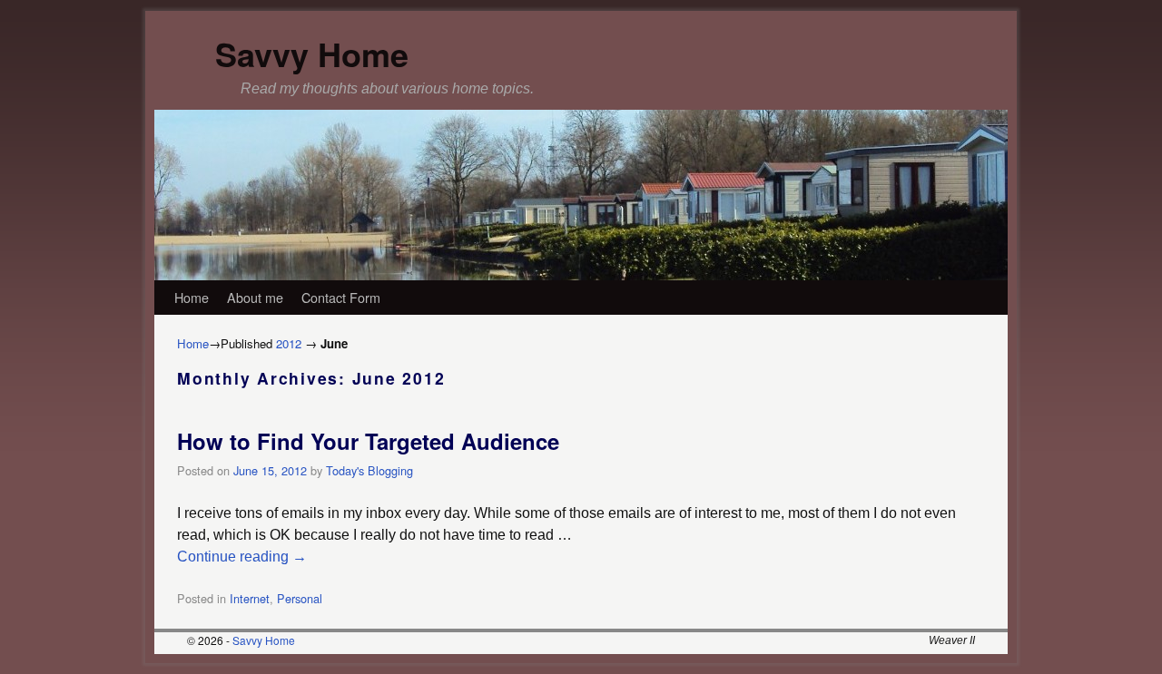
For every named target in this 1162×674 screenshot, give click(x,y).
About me (255, 297)
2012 (288, 343)
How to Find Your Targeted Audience (368, 440)
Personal (299, 598)
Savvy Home (312, 53)
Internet (250, 598)
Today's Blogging (369, 470)
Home (191, 297)
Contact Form (340, 297)
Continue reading (242, 556)
